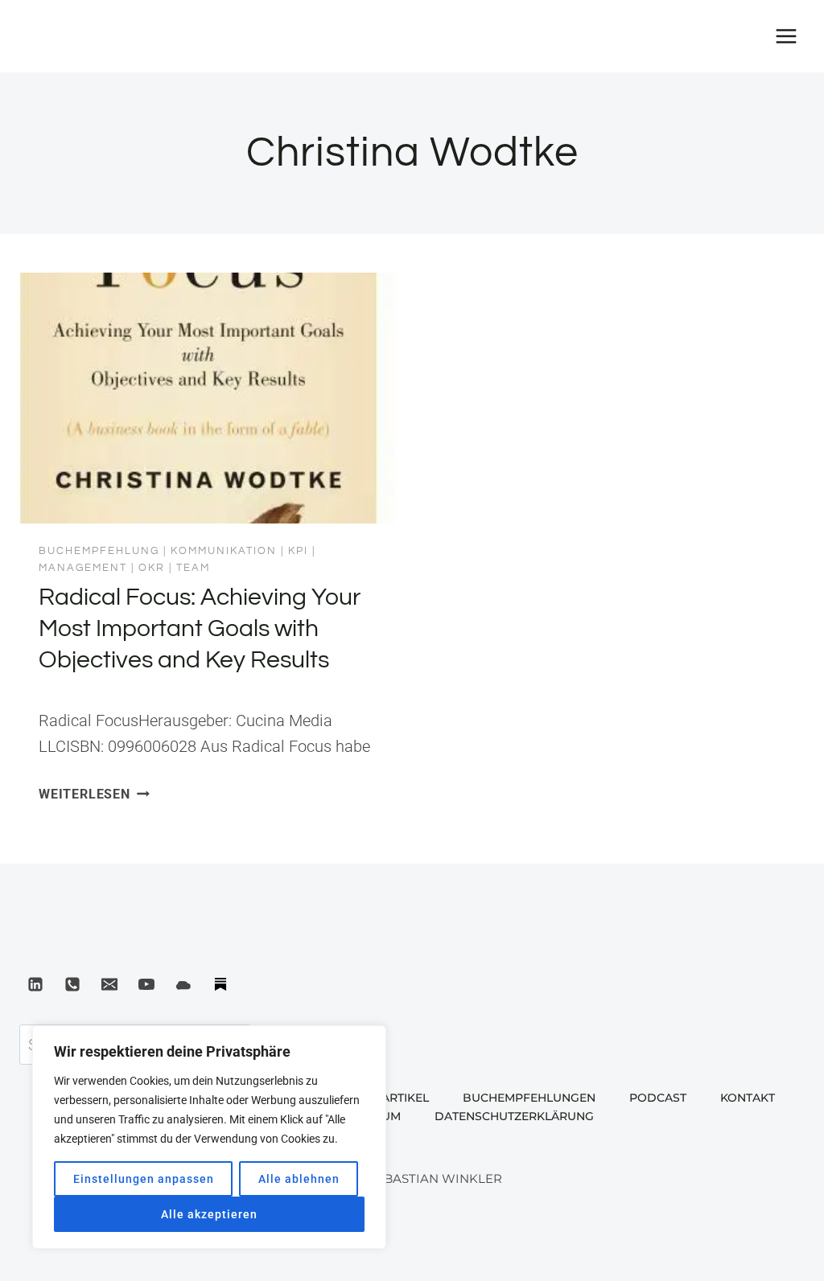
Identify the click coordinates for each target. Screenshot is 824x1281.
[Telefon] (72, 984)
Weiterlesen (94, 794)
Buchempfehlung (99, 550)
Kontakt (747, 1097)
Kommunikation (224, 550)
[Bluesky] (183, 984)
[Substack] (220, 984)
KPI (298, 550)
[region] (209, 1137)
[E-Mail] (109, 984)
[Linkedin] (35, 984)
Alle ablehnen (299, 1178)
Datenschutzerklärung (514, 1116)
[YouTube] (146, 984)
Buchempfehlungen (529, 1097)
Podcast (657, 1097)
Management (83, 567)
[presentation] (207, 398)
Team (193, 567)
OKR (151, 567)
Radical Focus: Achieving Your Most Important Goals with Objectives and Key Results (199, 628)
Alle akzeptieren (209, 1214)
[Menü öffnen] (786, 35)
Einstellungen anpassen (143, 1178)
